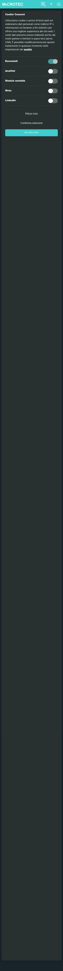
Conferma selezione (31, 123)
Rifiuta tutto (31, 114)
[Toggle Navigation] (59, 4)
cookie (28, 50)
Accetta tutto (31, 133)
